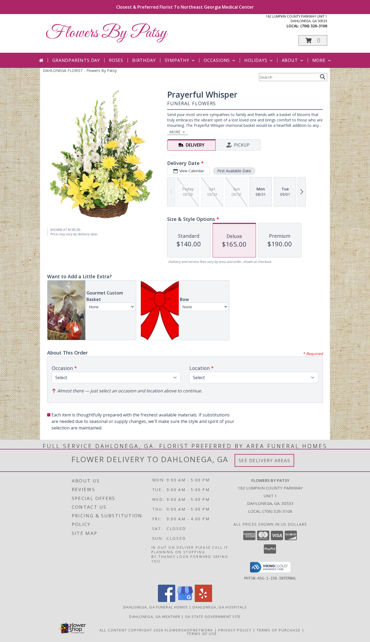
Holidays (255, 60)
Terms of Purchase (279, 630)
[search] (322, 77)
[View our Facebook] (166, 600)
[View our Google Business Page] (185, 600)
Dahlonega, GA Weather (154, 616)
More (319, 60)
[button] (312, 40)
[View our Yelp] (203, 600)
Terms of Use (202, 633)
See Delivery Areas (264, 460)
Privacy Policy (235, 630)
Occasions (217, 60)
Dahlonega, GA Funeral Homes (155, 607)
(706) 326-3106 (313, 25)
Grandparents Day (76, 60)
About (290, 60)
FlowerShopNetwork (189, 630)
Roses (116, 60)
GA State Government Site (213, 616)
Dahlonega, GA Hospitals (220, 607)
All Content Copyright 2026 (131, 630)
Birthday (143, 60)
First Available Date (234, 170)
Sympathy (177, 60)
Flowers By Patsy (106, 33)
